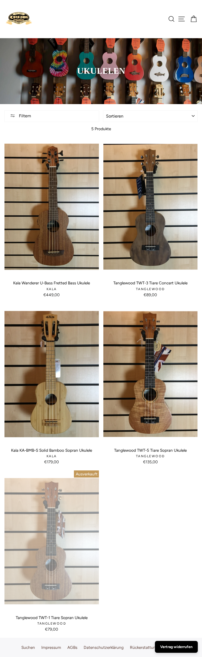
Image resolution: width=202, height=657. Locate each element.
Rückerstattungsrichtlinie (153, 647)
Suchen (28, 647)
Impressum (51, 647)
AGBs (72, 647)
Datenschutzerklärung (104, 647)
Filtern (24, 115)
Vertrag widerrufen (176, 647)
